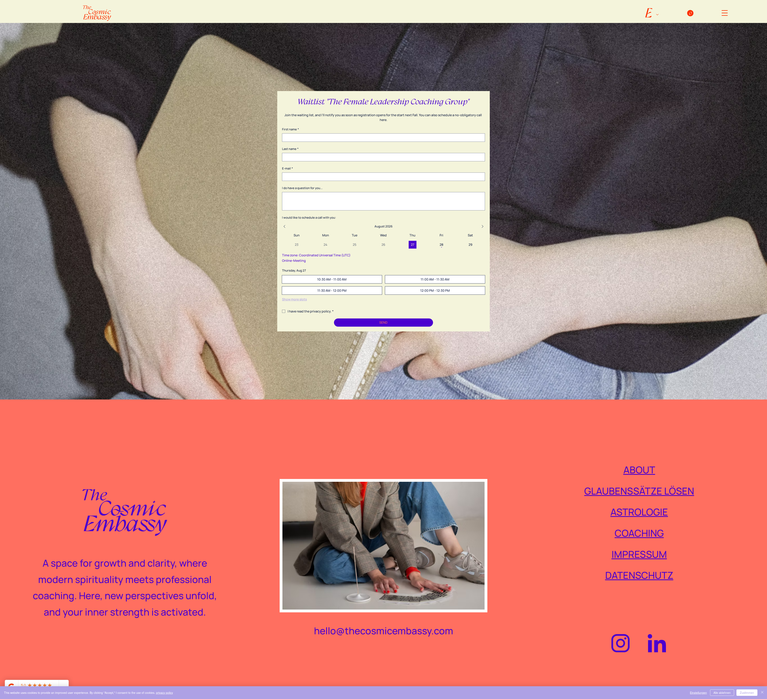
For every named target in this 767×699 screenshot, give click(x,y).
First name (290, 129)
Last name (290, 149)
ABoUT (639, 469)
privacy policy (164, 693)
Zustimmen (747, 693)
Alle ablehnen (722, 693)
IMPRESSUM (639, 554)
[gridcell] (412, 245)
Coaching (639, 532)
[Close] (762, 692)
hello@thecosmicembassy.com (383, 630)
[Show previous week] (284, 226)
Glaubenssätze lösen (639, 490)
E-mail (287, 168)
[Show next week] (482, 226)
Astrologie (639, 511)
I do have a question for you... (302, 188)
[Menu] (725, 13)
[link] (690, 13)
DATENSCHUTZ (639, 575)
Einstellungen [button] (698, 693)
